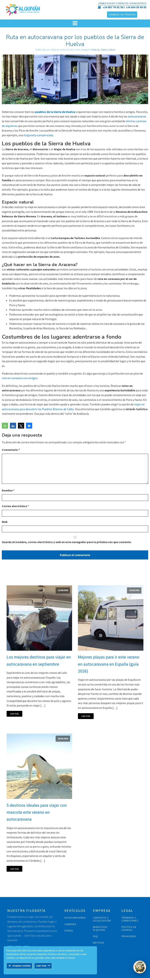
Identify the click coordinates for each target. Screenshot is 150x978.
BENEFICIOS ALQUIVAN (100, 928)
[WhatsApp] (5, 425)
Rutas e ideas (108, 49)
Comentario (11, 450)
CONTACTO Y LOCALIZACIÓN (102, 919)
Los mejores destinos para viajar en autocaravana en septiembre (39, 660)
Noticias (95, 49)
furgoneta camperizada (38, 135)
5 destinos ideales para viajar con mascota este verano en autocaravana (37, 812)
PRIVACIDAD (128, 936)
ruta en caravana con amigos (20, 378)
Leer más (14, 713)
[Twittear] (21, 425)
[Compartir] (13, 425)
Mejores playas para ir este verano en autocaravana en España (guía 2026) (108, 664)
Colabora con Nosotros (122, 14)
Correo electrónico (15, 506)
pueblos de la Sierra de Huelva (55, 112)
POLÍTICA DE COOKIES (128, 928)
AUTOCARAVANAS (75, 917)
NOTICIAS (98, 942)
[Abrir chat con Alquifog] (139, 967)
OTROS (68, 930)
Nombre (8, 490)
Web (5, 522)
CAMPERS (70, 924)
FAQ (95, 936)
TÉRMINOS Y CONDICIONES (129, 919)
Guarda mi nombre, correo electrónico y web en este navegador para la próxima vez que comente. (67, 542)
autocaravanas (136, 116)
